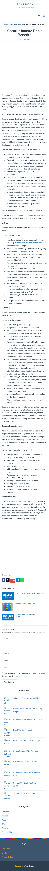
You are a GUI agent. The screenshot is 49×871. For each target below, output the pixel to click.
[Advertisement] (24, 69)
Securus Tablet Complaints (25, 603)
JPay (4, 824)
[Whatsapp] (22, 580)
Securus (5, 828)
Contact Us (6, 848)
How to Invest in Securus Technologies (29, 593)
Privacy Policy (7, 857)
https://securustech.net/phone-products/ (23, 327)
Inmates (5, 815)
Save (13, 580)
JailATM (5, 820)
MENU (43, 16)
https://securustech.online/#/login (29, 242)
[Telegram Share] (18, 580)
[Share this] (3, 580)
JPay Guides (24, 4)
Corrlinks (5, 811)
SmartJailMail (7, 832)
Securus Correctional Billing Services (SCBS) (28, 615)
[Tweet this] (8, 580)
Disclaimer (6, 852)
